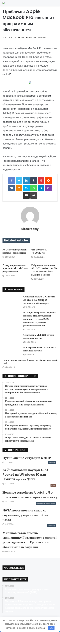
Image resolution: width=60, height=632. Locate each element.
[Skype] (26, 188)
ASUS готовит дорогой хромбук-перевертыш (14, 251)
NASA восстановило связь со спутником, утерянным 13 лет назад (25, 515)
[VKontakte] (11, 188)
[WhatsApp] (33, 188)
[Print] (33, 195)
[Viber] (48, 188)
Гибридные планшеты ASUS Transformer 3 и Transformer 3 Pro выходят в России (44, 270)
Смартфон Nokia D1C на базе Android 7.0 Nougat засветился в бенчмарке (39, 300)
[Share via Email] (26, 195)
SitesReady (30, 229)
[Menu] (56, 3)
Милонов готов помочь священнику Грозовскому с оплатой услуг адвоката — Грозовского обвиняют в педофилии (30, 540)
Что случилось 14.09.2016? (39, 251)
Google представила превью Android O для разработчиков (15, 268)
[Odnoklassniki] (19, 188)
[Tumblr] (33, 180)
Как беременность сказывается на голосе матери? (39, 349)
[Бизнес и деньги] (3, 3)
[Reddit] (48, 180)
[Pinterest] (41, 180)
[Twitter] (19, 180)
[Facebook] (11, 180)
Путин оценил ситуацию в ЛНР (26, 457)
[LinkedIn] (26, 180)
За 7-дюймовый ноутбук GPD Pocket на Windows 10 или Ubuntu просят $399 (25, 474)
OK (51, 627)
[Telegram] (41, 188)
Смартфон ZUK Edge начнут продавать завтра (38, 336)
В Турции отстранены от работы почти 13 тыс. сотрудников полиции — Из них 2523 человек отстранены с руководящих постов (40, 319)
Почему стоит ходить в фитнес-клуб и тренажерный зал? (30, 361)
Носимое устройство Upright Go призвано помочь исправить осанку (29, 494)
